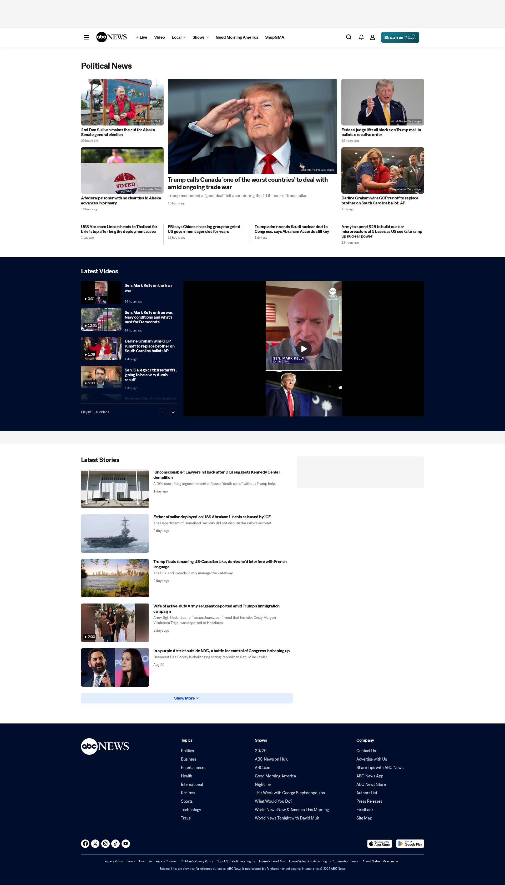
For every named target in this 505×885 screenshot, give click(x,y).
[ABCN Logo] (111, 37)
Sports (187, 801)
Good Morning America (275, 776)
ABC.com (263, 768)
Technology (191, 810)
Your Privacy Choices (162, 861)
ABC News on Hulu (272, 759)
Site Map (364, 818)
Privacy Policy (113, 861)
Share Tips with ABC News (379, 768)
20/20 (260, 751)
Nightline (263, 784)
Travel (186, 818)
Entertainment (193, 768)
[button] (86, 37)
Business (188, 759)
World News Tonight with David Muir (287, 818)
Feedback (364, 810)
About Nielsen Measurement (381, 861)
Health (186, 776)
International (192, 784)
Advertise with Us (371, 759)
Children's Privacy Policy (197, 861)
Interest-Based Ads (272, 861)
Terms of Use (135, 861)
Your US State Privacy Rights (236, 861)
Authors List (366, 793)
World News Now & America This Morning (292, 810)
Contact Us (366, 751)
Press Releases (369, 801)
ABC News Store (371, 784)
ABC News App (369, 776)
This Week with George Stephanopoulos (290, 793)
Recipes (188, 793)
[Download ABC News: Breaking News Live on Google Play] (410, 843)
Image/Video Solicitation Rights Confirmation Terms (323, 861)
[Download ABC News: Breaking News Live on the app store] (379, 843)
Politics (187, 751)
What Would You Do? (273, 801)
